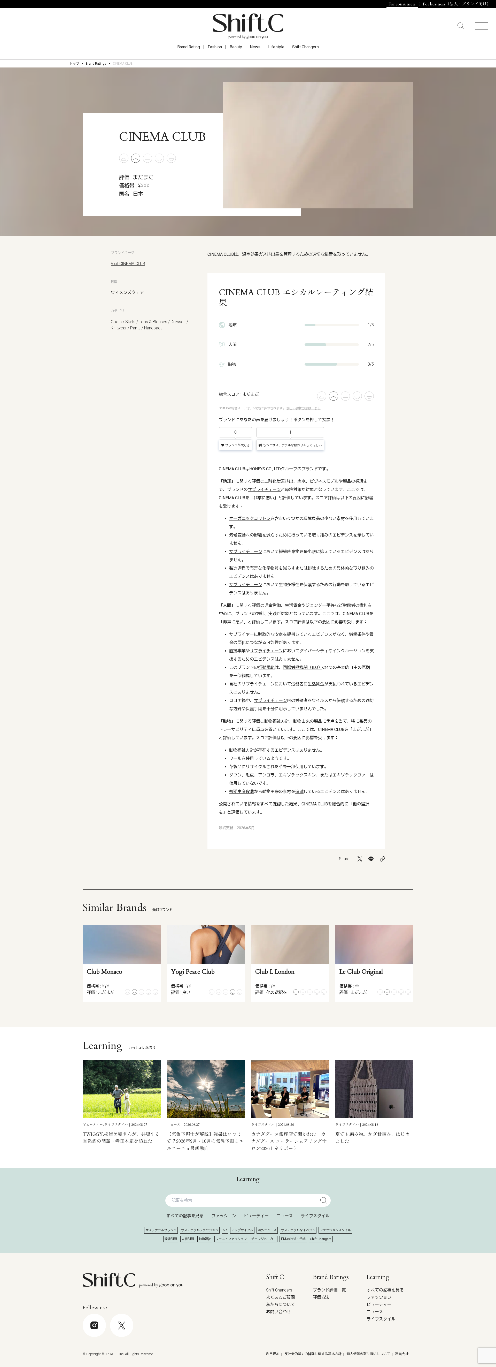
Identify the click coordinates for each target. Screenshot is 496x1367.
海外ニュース (267, 1230)
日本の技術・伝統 (293, 1239)
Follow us (458, 1352)
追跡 (299, 791)
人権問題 (188, 1239)
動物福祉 (205, 1239)
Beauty (236, 46)
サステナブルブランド (160, 1230)
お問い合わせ (278, 1311)
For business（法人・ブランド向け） (457, 4)
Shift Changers (305, 46)
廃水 (301, 481)
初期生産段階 (241, 791)
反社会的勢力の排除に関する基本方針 (313, 1354)
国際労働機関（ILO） (302, 667)
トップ (74, 63)
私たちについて (280, 1304)
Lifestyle (276, 46)
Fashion (215, 46)
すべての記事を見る (185, 1215)
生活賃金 (293, 605)
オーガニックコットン (249, 518)
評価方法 (321, 1297)
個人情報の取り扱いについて (368, 1354)
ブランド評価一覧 (329, 1290)
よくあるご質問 (280, 1297)
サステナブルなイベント (298, 1230)
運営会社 (401, 1354)
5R (225, 1230)
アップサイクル (242, 1230)
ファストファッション (231, 1239)
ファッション (223, 1215)
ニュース (284, 1215)
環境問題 (171, 1239)
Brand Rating (188, 46)
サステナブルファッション (199, 1230)
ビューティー (256, 1215)
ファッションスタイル (335, 1230)
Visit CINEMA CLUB (128, 263)
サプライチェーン (264, 489)
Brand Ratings (96, 63)
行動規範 (266, 667)
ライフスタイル (315, 1215)
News (255, 46)
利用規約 (273, 1354)
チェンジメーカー (263, 1239)
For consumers (402, 4)
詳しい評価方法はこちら (303, 408)
